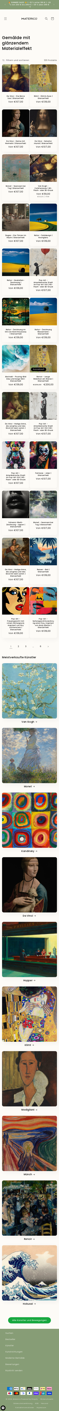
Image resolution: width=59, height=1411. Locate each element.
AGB (36, 1403)
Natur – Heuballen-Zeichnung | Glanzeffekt (16, 282)
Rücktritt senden (14, 1370)
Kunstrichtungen (14, 1351)
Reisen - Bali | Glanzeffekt (43, 570)
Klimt (28, 1045)
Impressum (41, 1407)
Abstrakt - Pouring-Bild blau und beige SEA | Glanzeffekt (15, 379)
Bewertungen (12, 1364)
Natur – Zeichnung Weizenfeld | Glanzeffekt (43, 332)
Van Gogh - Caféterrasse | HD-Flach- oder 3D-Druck (43, 188)
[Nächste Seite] (48, 646)
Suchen (9, 1333)
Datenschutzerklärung (23, 1403)
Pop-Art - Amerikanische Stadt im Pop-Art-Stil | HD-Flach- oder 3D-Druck (43, 283)
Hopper (28, 980)
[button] (5, 19)
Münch (28, 1174)
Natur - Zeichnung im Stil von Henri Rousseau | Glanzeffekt (15, 332)
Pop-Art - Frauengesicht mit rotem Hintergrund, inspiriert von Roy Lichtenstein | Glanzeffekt (16, 624)
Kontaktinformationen (24, 1407)
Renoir (28, 1239)
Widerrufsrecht (46, 1399)
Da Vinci (28, 915)
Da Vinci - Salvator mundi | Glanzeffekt (43, 142)
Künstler (9, 1345)
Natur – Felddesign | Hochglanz (43, 236)
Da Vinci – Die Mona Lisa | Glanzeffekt (16, 97)
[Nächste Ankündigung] (54, 5)
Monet (28, 786)
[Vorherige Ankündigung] (5, 5)
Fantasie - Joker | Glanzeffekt (43, 474)
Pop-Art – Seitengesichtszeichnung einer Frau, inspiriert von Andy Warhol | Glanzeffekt (43, 623)
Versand (44, 1403)
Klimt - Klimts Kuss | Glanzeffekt (43, 97)
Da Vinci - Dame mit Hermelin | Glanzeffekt (15, 142)
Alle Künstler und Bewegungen (29, 1320)
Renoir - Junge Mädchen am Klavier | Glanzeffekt (43, 379)
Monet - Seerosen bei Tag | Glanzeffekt (16, 187)
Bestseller (10, 1339)
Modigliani (27, 1109)
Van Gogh (28, 721)
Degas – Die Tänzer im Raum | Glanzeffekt (15, 236)
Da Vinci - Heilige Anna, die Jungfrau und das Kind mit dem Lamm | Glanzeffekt (15, 427)
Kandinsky (27, 851)
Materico (17, 1399)
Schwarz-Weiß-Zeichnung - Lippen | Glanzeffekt (15, 524)
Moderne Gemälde (15, 1358)
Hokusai (28, 1303)
